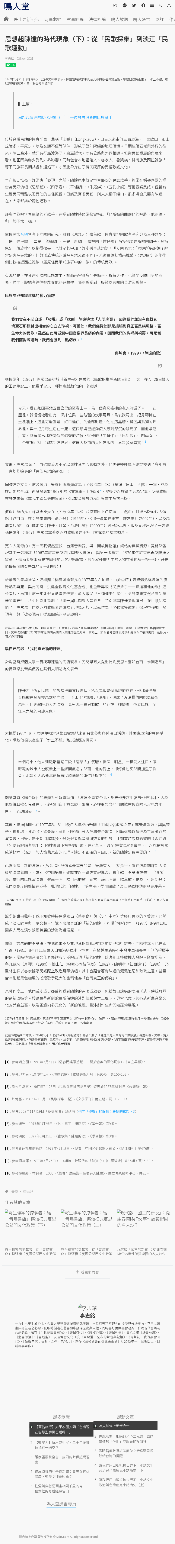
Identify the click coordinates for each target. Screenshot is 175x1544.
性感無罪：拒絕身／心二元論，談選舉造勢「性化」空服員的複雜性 (126, 1439)
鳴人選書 (141, 19)
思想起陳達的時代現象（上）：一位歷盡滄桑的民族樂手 (65, 117)
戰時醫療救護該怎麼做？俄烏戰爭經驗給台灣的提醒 (126, 1453)
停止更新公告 (26, 19)
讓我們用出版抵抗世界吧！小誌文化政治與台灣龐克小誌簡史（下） (126, 1468)
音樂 (14, 1191)
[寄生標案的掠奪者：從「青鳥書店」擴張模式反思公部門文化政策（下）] (31, 1227)
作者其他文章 (18, 1202)
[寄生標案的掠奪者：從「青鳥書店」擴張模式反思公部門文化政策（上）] (87, 1227)
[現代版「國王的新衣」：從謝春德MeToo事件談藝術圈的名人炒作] (143, 1227)
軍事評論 (75, 19)
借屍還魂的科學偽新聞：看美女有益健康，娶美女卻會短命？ (62, 1474)
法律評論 (97, 19)
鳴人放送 (119, 19)
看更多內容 (90, 1272)
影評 (159, 19)
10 (75, 929)
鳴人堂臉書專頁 (61, 1504)
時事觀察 (52, 19)
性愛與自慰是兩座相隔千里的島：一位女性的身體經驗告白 (62, 1488)
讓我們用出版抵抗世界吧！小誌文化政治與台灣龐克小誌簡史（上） (126, 1482)
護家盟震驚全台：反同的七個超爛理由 (62, 1459)
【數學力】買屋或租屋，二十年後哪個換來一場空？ (62, 1445)
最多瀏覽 (61, 1417)
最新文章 (125, 1417)
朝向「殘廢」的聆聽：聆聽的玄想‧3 (106, 1111)
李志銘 (9, 58)
